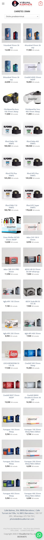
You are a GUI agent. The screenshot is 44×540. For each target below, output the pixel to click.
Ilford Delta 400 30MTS (33, 142)
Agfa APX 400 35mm (33, 333)
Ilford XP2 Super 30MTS (32, 206)
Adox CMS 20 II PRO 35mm (11, 270)
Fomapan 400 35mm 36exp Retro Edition (32, 494)
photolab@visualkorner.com (22, 519)
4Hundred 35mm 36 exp (33, 46)
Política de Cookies (32, 529)
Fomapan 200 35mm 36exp (11, 462)
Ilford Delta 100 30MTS (11, 142)
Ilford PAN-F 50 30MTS (11, 206)
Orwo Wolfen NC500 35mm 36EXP (11, 238)
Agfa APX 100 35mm (11, 301)
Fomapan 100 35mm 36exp (11, 430)
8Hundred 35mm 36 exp (11, 78)
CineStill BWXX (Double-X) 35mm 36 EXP (33, 397)
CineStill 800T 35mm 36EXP (11, 396)
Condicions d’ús (27, 530)
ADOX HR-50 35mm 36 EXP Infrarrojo (33, 270)
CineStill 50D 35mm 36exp (33, 364)
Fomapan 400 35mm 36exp (11, 494)
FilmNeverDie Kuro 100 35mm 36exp (11, 110)
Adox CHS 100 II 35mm (33, 238)
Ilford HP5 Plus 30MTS (33, 174)
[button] (3, 4)
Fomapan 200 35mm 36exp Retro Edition (32, 462)
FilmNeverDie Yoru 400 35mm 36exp (32, 110)
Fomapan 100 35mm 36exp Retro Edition (32, 430)
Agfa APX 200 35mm (11, 333)
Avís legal (14, 530)
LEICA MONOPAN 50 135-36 (11, 364)
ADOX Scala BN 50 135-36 (33, 302)
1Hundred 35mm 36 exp (11, 46)
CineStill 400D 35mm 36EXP (32, 78)
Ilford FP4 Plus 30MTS (11, 174)
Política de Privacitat (12, 529)
